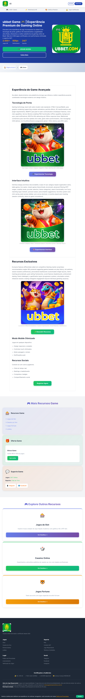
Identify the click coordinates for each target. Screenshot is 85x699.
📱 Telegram (11, 485)
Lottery (5, 650)
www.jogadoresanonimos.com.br (53, 685)
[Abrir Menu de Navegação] (10, 3)
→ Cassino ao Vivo (11, 422)
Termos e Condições (49, 650)
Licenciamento (7, 661)
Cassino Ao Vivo (7, 645)
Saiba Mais (24, 55)
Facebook (46, 661)
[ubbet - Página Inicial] (5, 3)
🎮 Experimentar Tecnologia (42, 174)
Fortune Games (7, 647)
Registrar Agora (42, 383)
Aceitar (80, 696)
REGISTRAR (78, 3)
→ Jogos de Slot (10, 419)
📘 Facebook (22, 485)
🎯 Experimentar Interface (42, 249)
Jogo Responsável (49, 647)
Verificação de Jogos (8, 663)
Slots (4, 642)
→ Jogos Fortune (10, 426)
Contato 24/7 (47, 645)
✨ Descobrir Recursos (42, 332)
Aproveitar (12, 458)
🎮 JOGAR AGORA (24, 49)
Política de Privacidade (9, 658)
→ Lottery (8, 429)
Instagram (46, 663)
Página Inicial (9, 67)
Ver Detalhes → (42, 535)
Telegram (46, 658)
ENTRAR (71, 3)
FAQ (45, 642)
